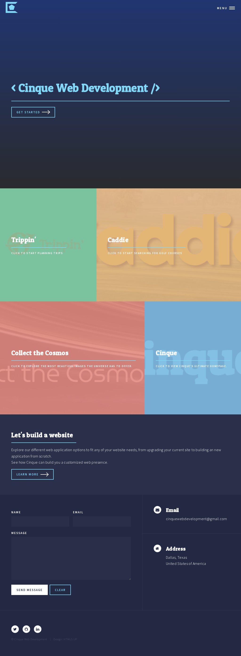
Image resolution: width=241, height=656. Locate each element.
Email (78, 512)
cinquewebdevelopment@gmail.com (196, 518)
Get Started (28, 112)
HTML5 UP (70, 639)
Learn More (27, 474)
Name (16, 512)
